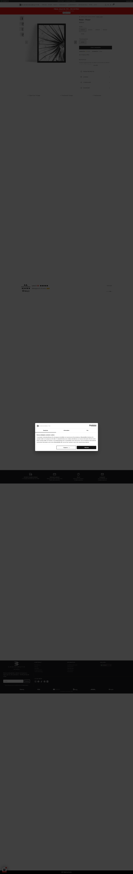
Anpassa (65, 447)
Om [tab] (87, 430)
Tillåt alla (86, 447)
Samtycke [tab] (45, 430)
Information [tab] (66, 430)
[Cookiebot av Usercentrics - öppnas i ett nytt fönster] (90, 426)
